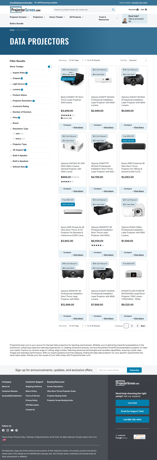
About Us (6, 386)
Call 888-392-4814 (139, 3)
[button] (144, 9)
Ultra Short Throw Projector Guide (61, 391)
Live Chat (132, 403)
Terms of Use (7, 437)
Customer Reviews (10, 391)
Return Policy (31, 391)
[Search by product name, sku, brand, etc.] (113, 9)
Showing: (63, 60)
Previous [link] (119, 326)
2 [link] (131, 326)
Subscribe (134, 370)
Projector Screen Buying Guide (60, 400)
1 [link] (126, 326)
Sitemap (30, 437)
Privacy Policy (31, 400)
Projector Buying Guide (57, 396)
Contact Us (30, 410)
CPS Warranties (32, 405)
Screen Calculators (55, 386)
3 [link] (137, 326)
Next (143, 326)
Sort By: (123, 60)
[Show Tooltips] (50, 67)
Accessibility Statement (12, 396)
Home (12, 30)
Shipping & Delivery (34, 386)
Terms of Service (33, 396)
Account (132, 9)
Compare (67, 125)
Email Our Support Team (132, 411)
